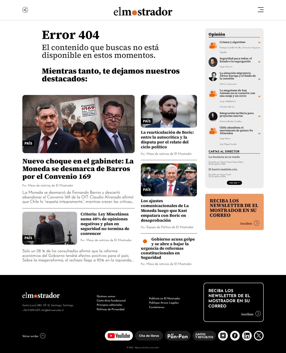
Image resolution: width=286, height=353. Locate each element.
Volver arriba (30, 336)
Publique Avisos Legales (164, 302)
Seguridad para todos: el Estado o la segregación (236, 60)
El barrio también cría (223, 169)
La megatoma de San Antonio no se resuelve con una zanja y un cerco (237, 93)
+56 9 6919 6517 (31, 310)
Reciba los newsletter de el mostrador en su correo (234, 208)
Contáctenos (156, 307)
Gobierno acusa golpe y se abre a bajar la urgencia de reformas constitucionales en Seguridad (168, 248)
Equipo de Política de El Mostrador (170, 227)
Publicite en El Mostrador (164, 298)
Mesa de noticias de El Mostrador (50, 185)
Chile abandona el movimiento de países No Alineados (236, 130)
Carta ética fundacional (111, 300)
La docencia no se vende (224, 157)
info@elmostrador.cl (52, 310)
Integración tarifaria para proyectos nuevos (237, 114)
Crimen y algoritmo (232, 42)
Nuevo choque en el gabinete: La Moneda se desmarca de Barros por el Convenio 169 (78, 168)
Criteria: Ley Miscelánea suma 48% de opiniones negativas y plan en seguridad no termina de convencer (105, 223)
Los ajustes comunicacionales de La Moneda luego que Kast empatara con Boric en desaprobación (165, 210)
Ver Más (233, 183)
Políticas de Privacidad (110, 309)
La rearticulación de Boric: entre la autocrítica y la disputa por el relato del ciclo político (167, 139)
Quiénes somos (106, 296)
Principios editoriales (109, 304)
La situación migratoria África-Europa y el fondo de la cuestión (238, 76)
